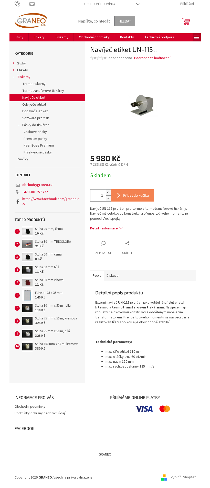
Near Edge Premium (39, 145)
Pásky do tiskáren (35, 125)
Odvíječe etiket (34, 104)
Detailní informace (104, 228)
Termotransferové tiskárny (43, 90)
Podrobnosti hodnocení (152, 58)
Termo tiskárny (34, 83)
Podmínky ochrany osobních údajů (41, 413)
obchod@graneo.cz (37, 184)
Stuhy (21, 63)
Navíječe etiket (33, 97)
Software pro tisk (35, 118)
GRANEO (105, 454)
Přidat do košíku (136, 195)
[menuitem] (18, 37)
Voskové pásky (35, 132)
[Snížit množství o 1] (108, 198)
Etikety (22, 70)
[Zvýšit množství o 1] (108, 192)
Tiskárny (23, 77)
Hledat (125, 21)
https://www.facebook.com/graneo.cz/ (50, 201)
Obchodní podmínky (100, 4)
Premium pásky (35, 138)
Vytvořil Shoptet (183, 477)
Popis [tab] (97, 275)
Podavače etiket (35, 111)
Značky (22, 159)
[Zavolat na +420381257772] (22, 4)
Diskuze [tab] (113, 275)
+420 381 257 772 (35, 192)
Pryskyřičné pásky (38, 152)
